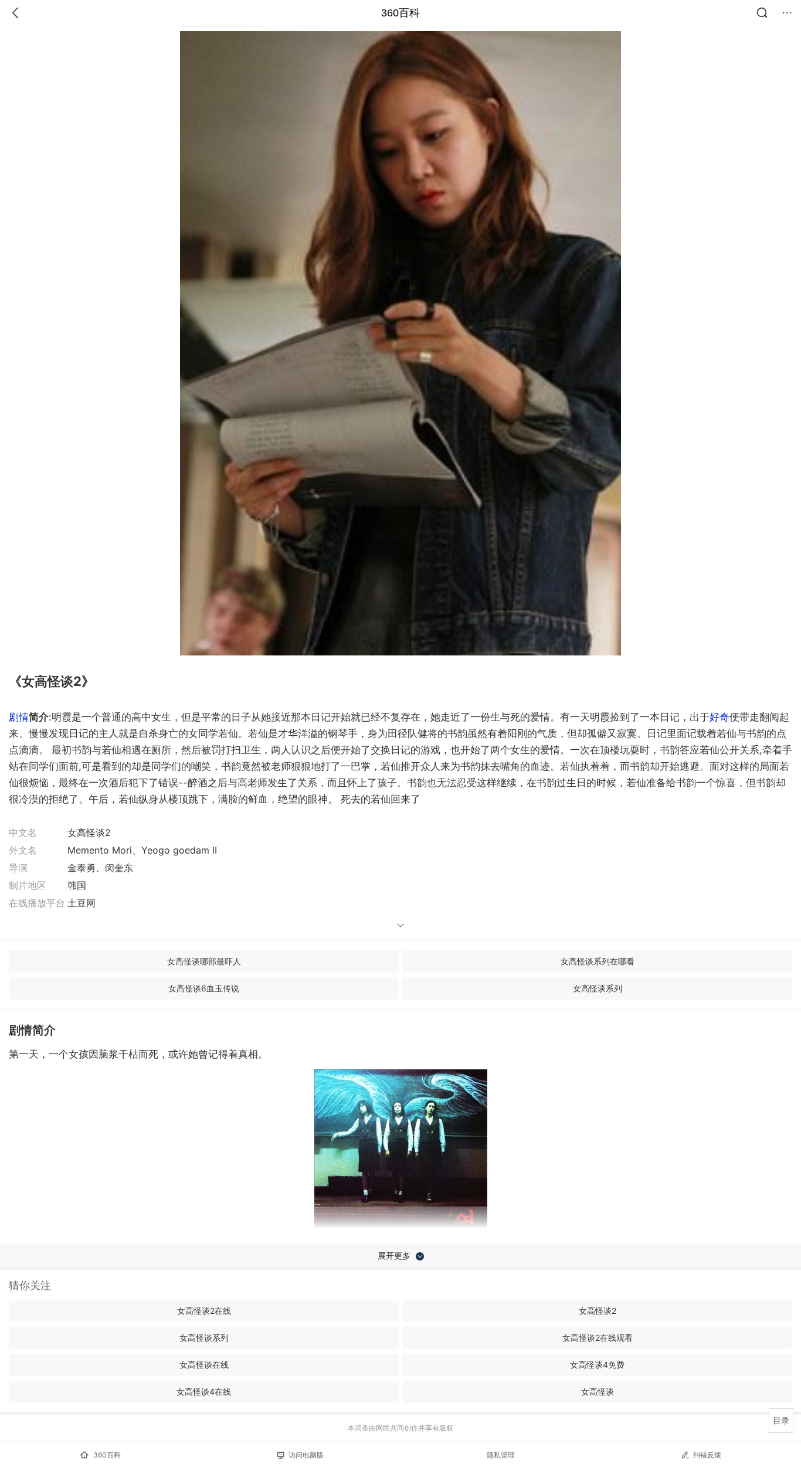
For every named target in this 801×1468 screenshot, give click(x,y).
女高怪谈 (597, 1391)
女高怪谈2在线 (204, 1311)
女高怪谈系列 (597, 988)
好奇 (719, 717)
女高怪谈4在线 (204, 1391)
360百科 (400, 13)
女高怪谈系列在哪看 (597, 961)
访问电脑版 (306, 1454)
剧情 (19, 717)
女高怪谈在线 (204, 1365)
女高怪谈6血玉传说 (203, 988)
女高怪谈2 (597, 1311)
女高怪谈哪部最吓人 (204, 961)
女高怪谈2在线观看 (597, 1338)
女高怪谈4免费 (597, 1365)
